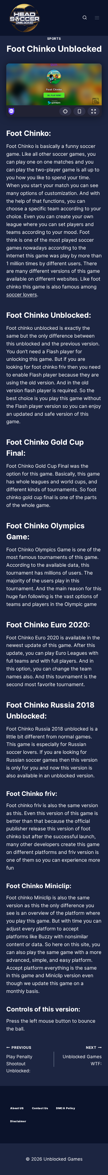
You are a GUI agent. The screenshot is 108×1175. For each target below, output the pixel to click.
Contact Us (40, 1108)
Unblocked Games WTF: (82, 1055)
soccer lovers (21, 295)
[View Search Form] (84, 17)
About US (17, 1108)
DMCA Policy (65, 1108)
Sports (54, 38)
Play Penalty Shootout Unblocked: (19, 1059)
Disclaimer (18, 1121)
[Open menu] (97, 18)
